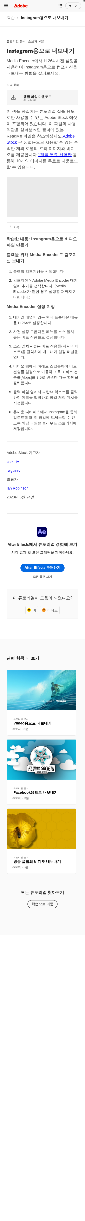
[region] (41, 702)
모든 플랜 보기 (42, 576)
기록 (16, 227)
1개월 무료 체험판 (55, 154)
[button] (60, 5)
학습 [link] (11, 18)
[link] (11, 19)
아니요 (52, 610)
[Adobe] (20, 5)
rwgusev (13, 470)
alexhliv (13, 462)
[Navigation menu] (6, 5)
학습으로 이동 (42, 904)
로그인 (73, 6)
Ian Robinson (17, 488)
